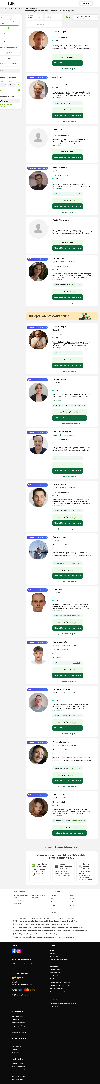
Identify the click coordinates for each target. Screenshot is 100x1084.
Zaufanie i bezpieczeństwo (58, 992)
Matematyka (15, 1049)
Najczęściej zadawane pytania (59, 959)
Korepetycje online (17, 1016)
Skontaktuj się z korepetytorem (67, 63)
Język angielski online (18, 1066)
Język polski (15, 1052)
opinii (18, 984)
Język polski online (17, 1079)
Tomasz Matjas (59, 32)
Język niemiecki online (18, 1076)
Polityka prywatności (56, 969)
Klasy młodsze (16, 1046)
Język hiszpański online (19, 1070)
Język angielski (16, 1043)
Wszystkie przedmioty (18, 1022)
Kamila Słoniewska (60, 220)
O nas (52, 950)
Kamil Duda (57, 129)
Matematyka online (17, 1063)
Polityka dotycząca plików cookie (60, 982)
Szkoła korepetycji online (19, 1032)
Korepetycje (15, 1019)
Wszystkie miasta (17, 1029)
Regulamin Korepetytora (57, 976)
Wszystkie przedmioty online (20, 1026)
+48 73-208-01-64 (22, 959)
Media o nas (54, 966)
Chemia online (16, 1073)
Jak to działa (54, 956)
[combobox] (0, 71)
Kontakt (52, 953)
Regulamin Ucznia (55, 979)
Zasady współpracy (56, 972)
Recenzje (53, 963)
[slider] (19, 90)
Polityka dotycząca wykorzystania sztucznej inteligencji (60, 987)
